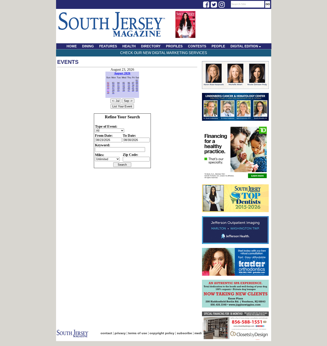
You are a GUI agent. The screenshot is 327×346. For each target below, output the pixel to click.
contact (106, 333)
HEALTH (129, 46)
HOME (72, 46)
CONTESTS (197, 46)
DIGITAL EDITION (244, 46)
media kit (201, 333)
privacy (120, 333)
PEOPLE (218, 46)
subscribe (184, 333)
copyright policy (161, 333)
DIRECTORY (151, 46)
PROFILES (174, 46)
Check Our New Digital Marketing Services (163, 53)
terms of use (137, 333)
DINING (88, 46)
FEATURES (108, 46)
